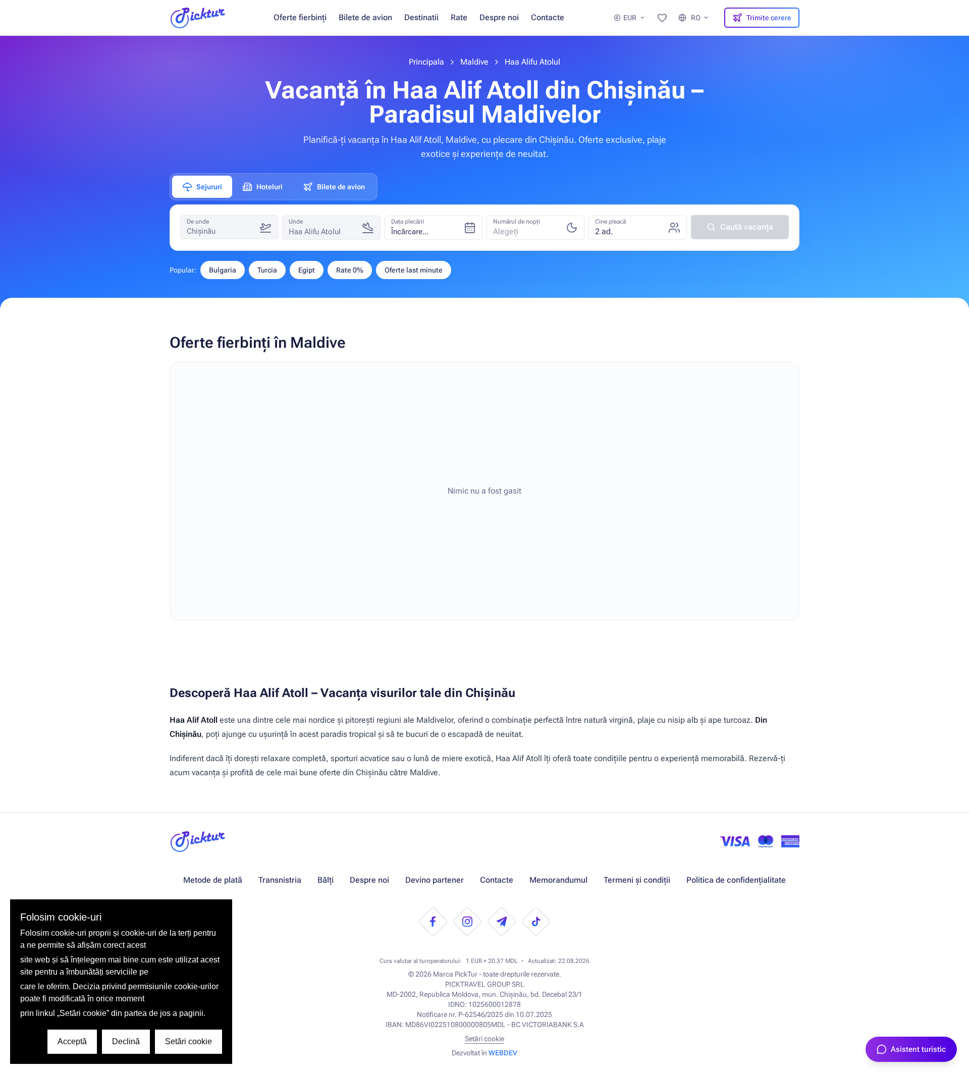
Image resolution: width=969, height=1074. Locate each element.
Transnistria (279, 880)
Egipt (306, 270)
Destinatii (421, 17)
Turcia (267, 270)
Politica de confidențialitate (736, 880)
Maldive (474, 62)
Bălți (325, 880)
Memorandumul (558, 880)
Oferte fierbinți (300, 17)
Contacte (547, 17)
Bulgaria (222, 270)
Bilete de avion (365, 17)
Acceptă (72, 1041)
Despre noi (499, 17)
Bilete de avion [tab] (341, 187)
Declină (126, 1041)
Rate (459, 17)
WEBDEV (503, 1053)
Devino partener (434, 880)
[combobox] (535, 228)
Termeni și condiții (637, 880)
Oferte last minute (414, 270)
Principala (426, 62)
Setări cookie (484, 1039)
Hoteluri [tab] (269, 187)
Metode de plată (212, 880)
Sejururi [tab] (209, 187)
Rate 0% (349, 270)
